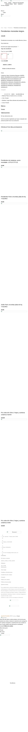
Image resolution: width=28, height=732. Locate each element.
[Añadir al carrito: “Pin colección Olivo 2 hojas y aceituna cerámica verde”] (2, 518)
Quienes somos (4, 584)
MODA (2, 77)
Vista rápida (6, 157)
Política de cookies (5, 579)
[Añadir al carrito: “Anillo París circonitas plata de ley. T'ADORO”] (2, 302)
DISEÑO (22, 75)
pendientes (22, 77)
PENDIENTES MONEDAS (7, 85)
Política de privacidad (6, 582)
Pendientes (10, 27)
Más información (4, 628)
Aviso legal (3, 569)
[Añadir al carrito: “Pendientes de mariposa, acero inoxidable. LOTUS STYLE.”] (2, 157)
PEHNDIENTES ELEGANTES (12, 77)
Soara (2, 72)
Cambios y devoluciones (6, 572)
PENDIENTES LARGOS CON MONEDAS (11, 83)
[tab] (7, 94)
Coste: (2, 60)
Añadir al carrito (7, 64)
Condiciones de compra (6, 574)
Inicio (2, 27)
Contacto (3, 577)
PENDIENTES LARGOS (19, 82)
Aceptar (11, 628)
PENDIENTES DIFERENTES (14, 80)
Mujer (5, 27)
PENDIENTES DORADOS (7, 82)
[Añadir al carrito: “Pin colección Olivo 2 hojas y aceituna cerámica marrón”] (2, 410)
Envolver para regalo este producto (9, 46)
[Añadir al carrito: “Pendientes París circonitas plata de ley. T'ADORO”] (2, 194)
